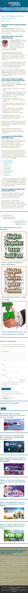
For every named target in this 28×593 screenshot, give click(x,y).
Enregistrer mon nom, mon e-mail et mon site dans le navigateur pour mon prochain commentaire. (13, 383)
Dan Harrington (8, 163)
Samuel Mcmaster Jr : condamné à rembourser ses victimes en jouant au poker (9, 216)
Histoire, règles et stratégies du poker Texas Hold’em (12, 263)
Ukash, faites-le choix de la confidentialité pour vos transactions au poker (19, 222)
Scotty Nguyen (8, 170)
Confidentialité (12, 587)
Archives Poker (6, 21)
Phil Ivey (6, 164)
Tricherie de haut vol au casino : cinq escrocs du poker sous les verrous (13, 333)
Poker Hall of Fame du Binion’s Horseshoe (10, 116)
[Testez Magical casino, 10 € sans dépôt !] (14, 9)
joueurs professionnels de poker (10, 201)
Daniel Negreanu (8, 172)
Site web (3, 375)
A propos (4, 587)
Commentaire (5, 351)
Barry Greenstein (8, 161)
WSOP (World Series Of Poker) (13, 93)
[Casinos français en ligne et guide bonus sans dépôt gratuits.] (14, 4)
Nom (3, 364)
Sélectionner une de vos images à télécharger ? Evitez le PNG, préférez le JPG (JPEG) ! (12, 394)
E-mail (3, 370)
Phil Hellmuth (14, 124)
